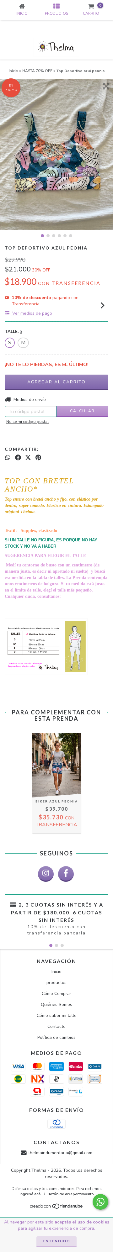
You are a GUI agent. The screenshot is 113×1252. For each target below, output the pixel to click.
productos (56, 983)
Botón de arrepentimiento (70, 1194)
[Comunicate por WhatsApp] (100, 1202)
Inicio (13, 70)
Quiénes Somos (56, 1004)
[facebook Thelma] (66, 874)
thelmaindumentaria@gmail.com (60, 1153)
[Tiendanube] (56, 1208)
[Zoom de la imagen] (106, 86)
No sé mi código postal (27, 421)
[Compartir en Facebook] (18, 458)
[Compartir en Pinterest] (38, 458)
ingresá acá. (30, 1194)
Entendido (56, 1241)
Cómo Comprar (56, 994)
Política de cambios (56, 1037)
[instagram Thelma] (46, 874)
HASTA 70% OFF (37, 70)
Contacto (56, 1026)
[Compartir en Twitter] (28, 458)
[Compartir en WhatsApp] (8, 458)
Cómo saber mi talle (57, 1015)
